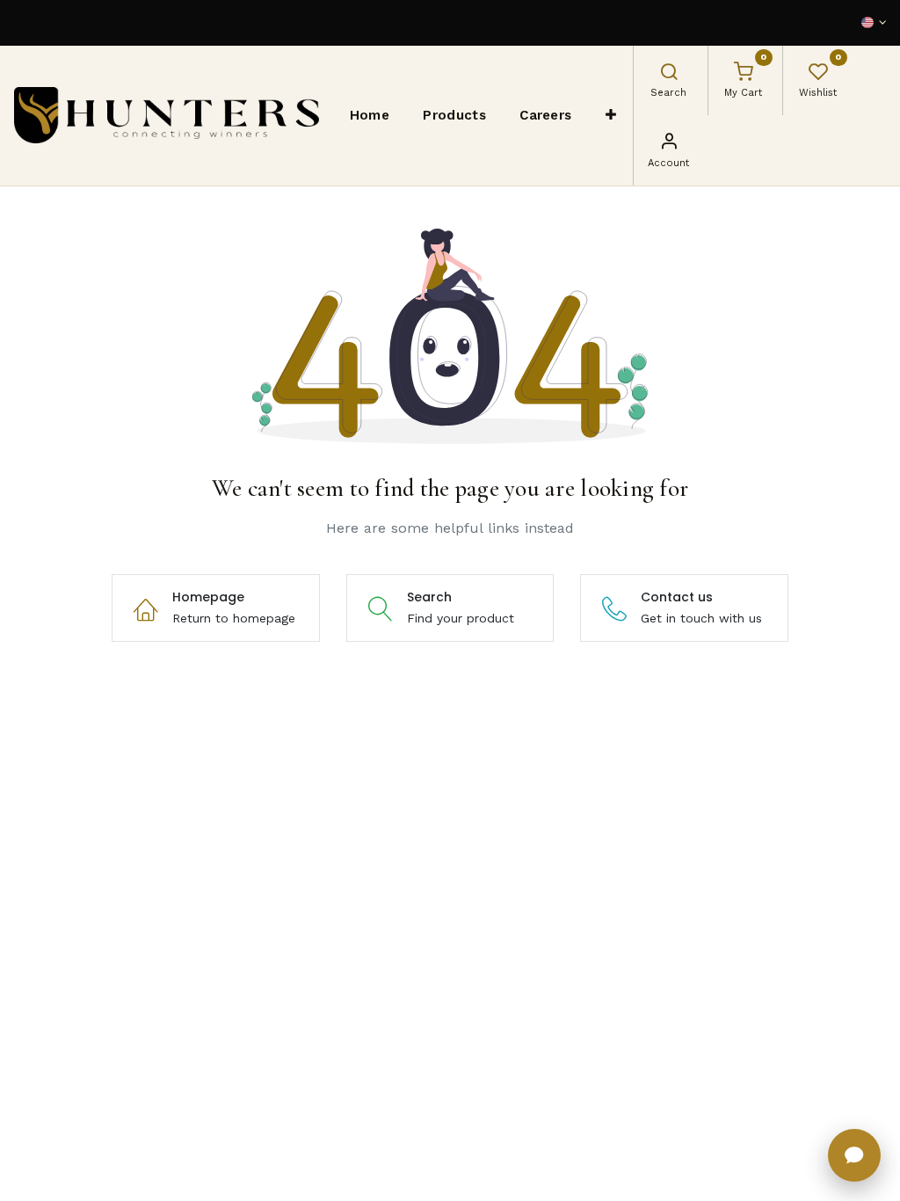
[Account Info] (669, 143)
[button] (611, 115)
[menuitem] (370, 115)
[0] (743, 74)
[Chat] (854, 1155)
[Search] (669, 74)
